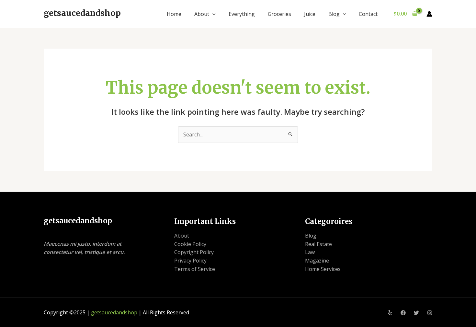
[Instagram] (429, 312)
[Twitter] (416, 312)
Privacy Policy (190, 260)
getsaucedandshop (82, 13)
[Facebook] (403, 312)
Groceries (279, 14)
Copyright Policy (194, 252)
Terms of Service (194, 269)
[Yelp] (389, 312)
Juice (309, 14)
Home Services (323, 269)
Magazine (317, 260)
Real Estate (318, 244)
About (201, 14)
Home (174, 14)
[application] (212, 14)
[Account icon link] (429, 14)
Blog (334, 14)
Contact (368, 14)
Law (310, 252)
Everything (242, 14)
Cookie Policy (190, 244)
